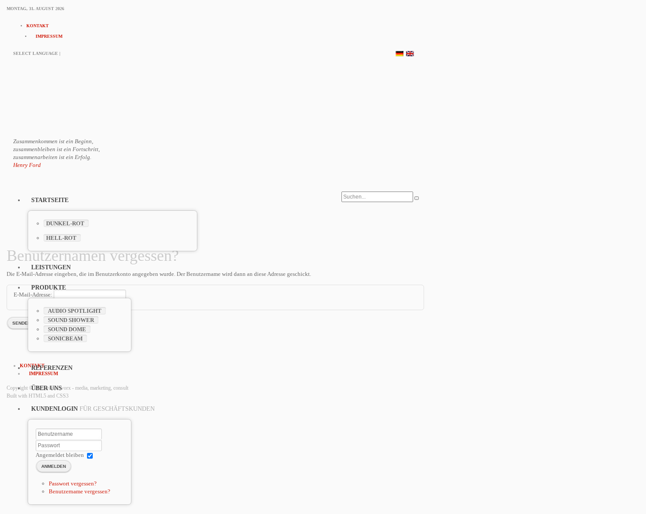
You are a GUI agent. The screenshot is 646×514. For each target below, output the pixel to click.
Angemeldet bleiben (60, 455)
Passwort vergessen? (73, 483)
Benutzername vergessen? (79, 491)
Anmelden (53, 466)
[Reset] (416, 198)
